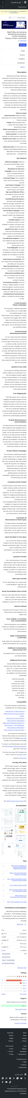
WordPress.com (21, 1059)
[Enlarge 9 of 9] (11, 845)
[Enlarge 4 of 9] (24, 844)
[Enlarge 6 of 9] (11, 810)
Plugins (11, 1038)
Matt (24, 1062)
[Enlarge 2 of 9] (24, 826)
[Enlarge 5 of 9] (24, 852)
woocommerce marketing (8, 963)
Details (23, 51)
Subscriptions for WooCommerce (14, 711)
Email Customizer (6, 957)
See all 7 (4, 950)
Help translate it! (14, 12)
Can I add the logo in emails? (18, 885)
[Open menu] (2, 2)
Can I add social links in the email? (16, 902)
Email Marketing (10, 960)
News (24, 1035)
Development (21, 63)
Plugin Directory (22, 7)
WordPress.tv (21, 1054)
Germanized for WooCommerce (15, 718)
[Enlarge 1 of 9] (24, 810)
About (24, 1033)
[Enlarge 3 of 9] (24, 837)
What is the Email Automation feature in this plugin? (18, 873)
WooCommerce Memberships (15, 727)
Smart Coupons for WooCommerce (14, 730)
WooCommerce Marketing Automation (15, 746)
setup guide (23, 738)
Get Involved (9, 1046)
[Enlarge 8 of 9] (11, 828)
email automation (6, 953)
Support (22, 67)
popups (4, 960)
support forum (22, 754)
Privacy (24, 1041)
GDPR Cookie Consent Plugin (14, 801)
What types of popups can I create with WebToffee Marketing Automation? (18, 867)
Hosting (24, 1038)
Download (22, 45)
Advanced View (21, 967)
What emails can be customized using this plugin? (18, 896)
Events (11, 1049)
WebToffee (23, 40)
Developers (23, 1051)
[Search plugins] (10, 17)
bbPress (23, 1065)
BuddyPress (22, 1067)
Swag (10, 1054)
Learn (24, 1046)
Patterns (10, 1041)
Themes (11, 1035)
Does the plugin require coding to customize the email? (17, 890)
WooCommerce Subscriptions (15, 720)
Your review (23, 994)
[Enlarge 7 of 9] (11, 819)
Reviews (22, 55)
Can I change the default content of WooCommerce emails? (16, 879)
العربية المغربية (19, 1074)
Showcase (10, 1033)
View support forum (20, 1009)
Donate (10, 1051)
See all (3, 994)
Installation (22, 59)
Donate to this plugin (20, 1023)
